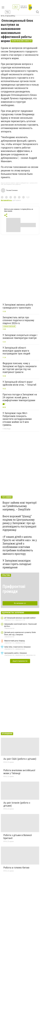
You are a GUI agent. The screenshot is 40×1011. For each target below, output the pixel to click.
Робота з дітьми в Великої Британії (17, 837)
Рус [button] (7, 12)
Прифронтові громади (14, 589)
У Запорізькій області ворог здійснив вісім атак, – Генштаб (19, 383)
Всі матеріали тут (20, 603)
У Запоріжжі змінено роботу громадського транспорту (18, 306)
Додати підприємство (20, 661)
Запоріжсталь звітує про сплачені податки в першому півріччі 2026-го (18, 320)
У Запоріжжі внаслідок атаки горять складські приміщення (17, 564)
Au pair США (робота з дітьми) (19, 758)
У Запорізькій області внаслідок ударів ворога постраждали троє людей (16, 350)
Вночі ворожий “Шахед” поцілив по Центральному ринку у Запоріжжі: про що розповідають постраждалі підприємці (19, 523)
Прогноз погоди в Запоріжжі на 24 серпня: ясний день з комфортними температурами (20, 397)
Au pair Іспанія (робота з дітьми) (16, 804)
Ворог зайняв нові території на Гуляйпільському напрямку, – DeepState (19, 506)
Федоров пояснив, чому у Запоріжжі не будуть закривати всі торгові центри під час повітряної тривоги (20, 368)
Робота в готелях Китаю (16, 867)
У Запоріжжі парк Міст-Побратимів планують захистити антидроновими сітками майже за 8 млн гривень (17, 419)
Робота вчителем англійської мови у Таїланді (19, 772)
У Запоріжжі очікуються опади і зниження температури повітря (20, 337)
